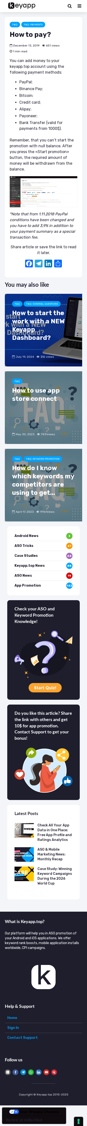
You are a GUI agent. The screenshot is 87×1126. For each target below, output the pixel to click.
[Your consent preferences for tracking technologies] (78, 1121)
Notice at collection (24, 1120)
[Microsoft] (8, 1072)
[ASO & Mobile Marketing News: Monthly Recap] (24, 854)
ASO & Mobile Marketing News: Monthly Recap (51, 854)
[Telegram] (23, 1072)
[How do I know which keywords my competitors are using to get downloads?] (43, 484)
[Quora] (54, 1072)
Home (12, 1018)
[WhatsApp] (31, 1072)
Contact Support (22, 1038)
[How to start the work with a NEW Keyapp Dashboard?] (43, 329)
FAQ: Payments (33, 24)
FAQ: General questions (42, 304)
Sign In (13, 1028)
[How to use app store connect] (43, 407)
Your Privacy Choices (39, 1111)
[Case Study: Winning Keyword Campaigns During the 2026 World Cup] (24, 874)
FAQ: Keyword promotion (42, 459)
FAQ (14, 24)
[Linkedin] (39, 1072)
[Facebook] (29, 264)
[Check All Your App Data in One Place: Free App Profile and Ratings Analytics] (24, 830)
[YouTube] (46, 1072)
